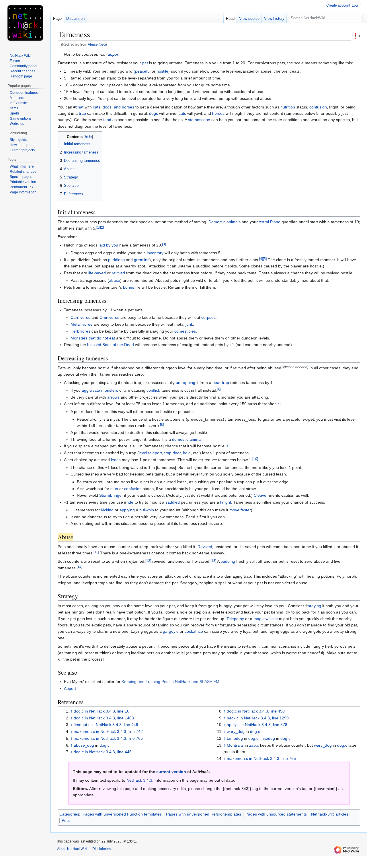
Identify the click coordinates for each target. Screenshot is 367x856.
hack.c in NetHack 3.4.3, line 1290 (258, 718)
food (107, 119)
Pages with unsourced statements (276, 814)
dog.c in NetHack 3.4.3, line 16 (101, 711)
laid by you (108, 245)
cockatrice (194, 631)
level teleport (150, 453)
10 (255, 459)
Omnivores (109, 317)
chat (79, 107)
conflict (153, 390)
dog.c (104, 745)
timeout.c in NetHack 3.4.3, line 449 (106, 724)
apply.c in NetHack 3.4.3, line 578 (257, 724)
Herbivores (80, 331)
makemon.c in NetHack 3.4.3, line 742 (108, 731)
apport (114, 54)
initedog (268, 738)
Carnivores (80, 317)
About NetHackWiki (72, 849)
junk (189, 324)
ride (129, 502)
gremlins (141, 259)
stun (114, 488)
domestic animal (187, 439)
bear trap (220, 382)
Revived (205, 546)
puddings (116, 259)
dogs (153, 113)
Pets (66, 820)
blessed (94, 344)
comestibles (185, 331)
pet (145, 63)
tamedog (235, 738)
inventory (155, 253)
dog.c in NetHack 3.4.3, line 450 (256, 711)
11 (96, 552)
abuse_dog (84, 745)
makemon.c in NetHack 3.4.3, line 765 (108, 738)
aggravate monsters (100, 390)
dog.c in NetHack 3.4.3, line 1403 (104, 718)
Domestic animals (224, 222)
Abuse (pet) (97, 44)
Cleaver (261, 495)
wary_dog (236, 731)
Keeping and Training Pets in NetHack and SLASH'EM (170, 681)
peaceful (143, 71)
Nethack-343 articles (329, 814)
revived (118, 273)
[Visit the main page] (25, 23)
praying (314, 605)
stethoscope (199, 119)
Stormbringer (111, 495)
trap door (172, 453)
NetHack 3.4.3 (139, 780)
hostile (162, 71)
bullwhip (146, 510)
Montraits (235, 745)
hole (187, 453)
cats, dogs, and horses (113, 107)
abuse (114, 280)
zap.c (254, 745)
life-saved (97, 273)
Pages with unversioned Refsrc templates (203, 814)
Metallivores (81, 324)
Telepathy (235, 618)
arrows (113, 397)
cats (182, 113)
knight (225, 502)
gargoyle (171, 631)
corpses (208, 317)
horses (218, 113)
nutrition (287, 107)
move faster (240, 510)
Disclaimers (101, 849)
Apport (70, 688)
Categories (69, 814)
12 (148, 560)
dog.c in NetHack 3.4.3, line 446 (103, 752)
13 (213, 560)
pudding (227, 561)
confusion (318, 107)
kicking (107, 510)
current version (171, 771)
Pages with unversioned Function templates (122, 814)
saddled (172, 502)
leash (116, 459)
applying (127, 510)
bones (128, 287)
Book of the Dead (118, 344)
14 (79, 567)
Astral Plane (269, 222)
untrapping (185, 382)
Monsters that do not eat (93, 338)
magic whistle (265, 618)
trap (82, 113)
